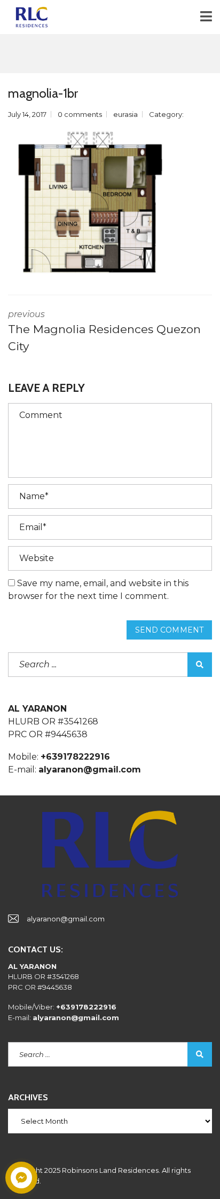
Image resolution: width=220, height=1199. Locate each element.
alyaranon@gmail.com (66, 918)
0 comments (80, 114)
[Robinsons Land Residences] (28, 17)
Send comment (169, 630)
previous (104, 331)
